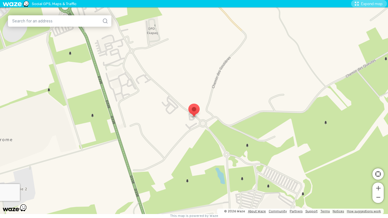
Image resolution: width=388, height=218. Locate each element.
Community (278, 211)
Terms (325, 211)
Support (311, 211)
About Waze (257, 211)
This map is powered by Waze (194, 216)
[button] (378, 188)
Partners (296, 211)
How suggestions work (364, 211)
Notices (338, 211)
